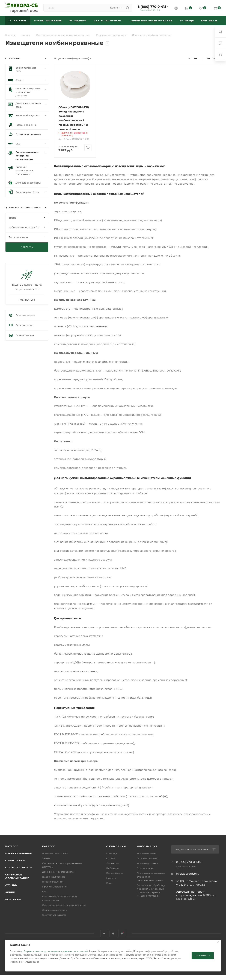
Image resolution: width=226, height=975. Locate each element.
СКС (44, 891)
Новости (111, 878)
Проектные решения (54, 886)
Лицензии (112, 863)
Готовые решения (52, 881)
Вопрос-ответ (145, 868)
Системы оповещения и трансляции (64, 905)
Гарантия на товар (148, 858)
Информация (147, 846)
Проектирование (18, 853)
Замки (46, 858)
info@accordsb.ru (187, 873)
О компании (15, 860)
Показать (27, 247)
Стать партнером (18, 867)
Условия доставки (147, 863)
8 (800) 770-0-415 (152, 7)
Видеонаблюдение (53, 876)
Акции (10, 892)
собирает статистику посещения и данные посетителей (54, 951)
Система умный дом (54, 914)
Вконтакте (104, 933)
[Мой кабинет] (176, 8)
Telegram (113, 933)
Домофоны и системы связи (58, 871)
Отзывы (11, 885)
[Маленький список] (189, 58)
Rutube (122, 933)
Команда (111, 853)
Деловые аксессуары (54, 910)
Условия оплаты (146, 853)
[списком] (214, 58)
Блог (109, 883)
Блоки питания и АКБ (55, 853)
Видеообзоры (114, 873)
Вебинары (112, 868)
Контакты (13, 899)
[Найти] (127, 7)
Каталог (11, 846)
